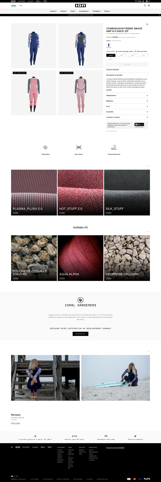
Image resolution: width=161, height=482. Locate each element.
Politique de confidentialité (63, 479)
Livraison (59, 450)
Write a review (15, 423)
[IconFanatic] (31, 1)
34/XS (111, 55)
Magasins (81, 450)
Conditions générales (48, 479)
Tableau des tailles (142, 51)
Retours (59, 454)
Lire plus (109, 90)
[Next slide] (148, 166)
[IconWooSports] (45, 1)
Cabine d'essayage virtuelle (125, 51)
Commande (60, 452)
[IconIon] (13, 1)
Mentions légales (35, 479)
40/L (143, 55)
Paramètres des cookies (102, 479)
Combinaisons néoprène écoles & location (93, 458)
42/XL (111, 59)
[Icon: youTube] (12, 476)
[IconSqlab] (38, 1)
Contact (59, 458)
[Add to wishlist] (147, 24)
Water (13, 6)
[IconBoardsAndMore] (12, 447)
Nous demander (61, 447)
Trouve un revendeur (112, 69)
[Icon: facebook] (14, 476)
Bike (20, 6)
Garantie (59, 456)
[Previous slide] (145, 166)
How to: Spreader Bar (70, 466)
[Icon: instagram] (17, 476)
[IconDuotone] (21, 1)
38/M (132, 55)
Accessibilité (90, 479)
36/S (121, 55)
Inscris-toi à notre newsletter (115, 448)
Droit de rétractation (78, 479)
